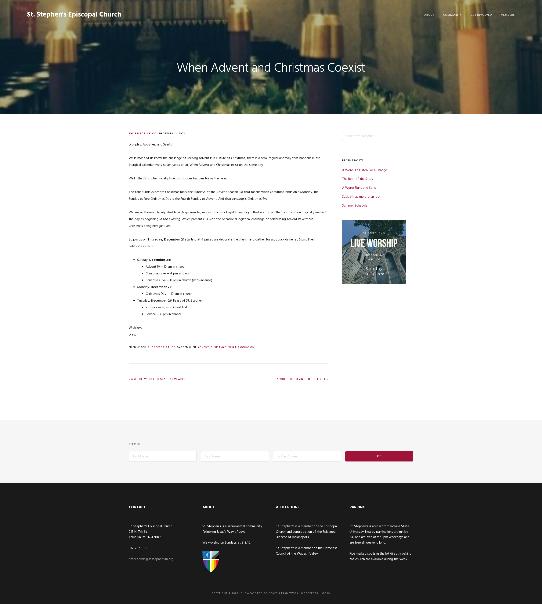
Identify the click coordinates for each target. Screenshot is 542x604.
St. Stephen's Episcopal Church (74, 14)
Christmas (219, 347)
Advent (203, 347)
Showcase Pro (252, 593)
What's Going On (241, 347)
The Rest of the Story (357, 179)
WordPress (309, 593)
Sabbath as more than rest (361, 197)
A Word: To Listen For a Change (364, 170)
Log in (325, 593)
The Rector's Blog (142, 133)
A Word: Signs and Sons (359, 188)
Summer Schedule (354, 205)
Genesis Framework (283, 593)
